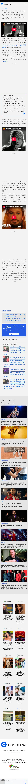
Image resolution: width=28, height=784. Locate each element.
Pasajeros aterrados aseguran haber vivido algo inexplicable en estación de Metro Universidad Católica (8, 726)
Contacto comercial (14, 753)
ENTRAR (3, 1)
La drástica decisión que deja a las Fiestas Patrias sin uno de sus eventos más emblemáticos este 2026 (20, 645)
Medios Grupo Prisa (14, 769)
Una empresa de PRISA (14, 766)
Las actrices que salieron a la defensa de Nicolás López (15, 319)
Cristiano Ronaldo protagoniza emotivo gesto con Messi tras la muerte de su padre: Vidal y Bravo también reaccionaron (20, 672)
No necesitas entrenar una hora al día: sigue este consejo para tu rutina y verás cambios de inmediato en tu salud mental (20, 619)
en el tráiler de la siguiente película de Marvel (14, 45)
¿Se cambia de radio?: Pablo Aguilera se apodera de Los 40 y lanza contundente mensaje (8, 617)
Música (4, 310)
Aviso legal (8, 759)
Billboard (5, 61)
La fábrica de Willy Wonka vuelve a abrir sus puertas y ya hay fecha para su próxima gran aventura (7, 700)
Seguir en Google (14, 334)
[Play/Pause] (25, 782)
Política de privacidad (17, 759)
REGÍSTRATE (10, 1)
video (9, 310)
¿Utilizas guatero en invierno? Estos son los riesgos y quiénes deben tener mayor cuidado (20, 700)
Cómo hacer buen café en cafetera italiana (15, 315)
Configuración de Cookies (18, 761)
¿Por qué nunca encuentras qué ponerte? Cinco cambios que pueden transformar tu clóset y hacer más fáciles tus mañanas (7, 673)
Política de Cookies (7, 761)
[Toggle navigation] (25, 4)
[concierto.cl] (6, 4)
